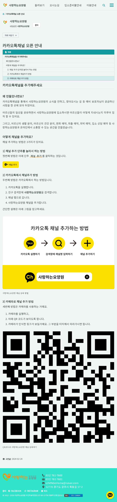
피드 (45, 490)
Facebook (15, 490)
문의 (36, 25)
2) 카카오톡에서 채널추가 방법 (19, 73)
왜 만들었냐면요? (12, 61)
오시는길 (54, 5)
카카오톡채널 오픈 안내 (22, 45)
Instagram (32, 490)
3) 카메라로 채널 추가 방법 (18, 78)
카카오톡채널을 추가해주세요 (16, 56)
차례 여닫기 (9, 35)
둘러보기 (40, 5)
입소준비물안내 (72, 5)
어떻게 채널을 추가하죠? (15, 65)
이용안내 (91, 5)
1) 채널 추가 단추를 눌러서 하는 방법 (22, 69)
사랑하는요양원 (17, 5)
